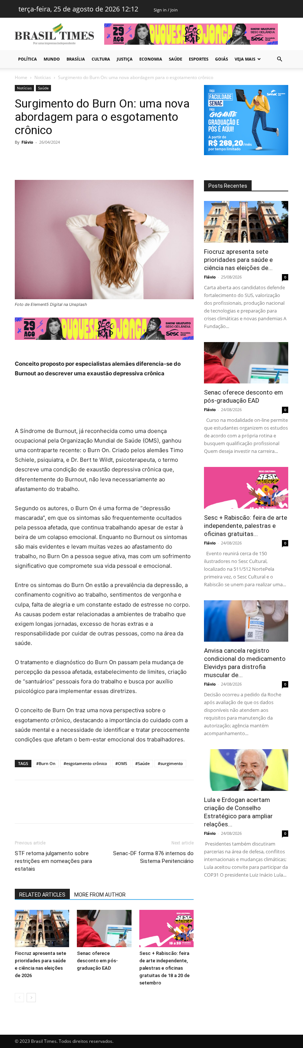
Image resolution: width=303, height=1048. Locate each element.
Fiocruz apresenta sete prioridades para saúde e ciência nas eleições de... (238, 260)
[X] (39, 158)
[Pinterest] (56, 158)
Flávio (27, 142)
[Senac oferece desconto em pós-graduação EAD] (104, 928)
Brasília (76, 59)
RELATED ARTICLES (42, 895)
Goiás (221, 59)
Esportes (198, 59)
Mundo (52, 59)
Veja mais (245, 59)
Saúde (175, 59)
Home (21, 77)
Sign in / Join (166, 10)
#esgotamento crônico (85, 763)
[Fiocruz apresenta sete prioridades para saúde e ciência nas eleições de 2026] (42, 928)
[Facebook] (22, 158)
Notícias (42, 77)
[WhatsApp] (73, 158)
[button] (279, 59)
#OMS (121, 763)
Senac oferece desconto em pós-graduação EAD (97, 960)
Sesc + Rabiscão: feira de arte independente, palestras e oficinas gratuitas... (245, 525)
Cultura (101, 59)
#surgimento (170, 763)
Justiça (125, 59)
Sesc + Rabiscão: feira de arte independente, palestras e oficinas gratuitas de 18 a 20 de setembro (164, 968)
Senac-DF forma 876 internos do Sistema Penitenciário (153, 857)
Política (27, 59)
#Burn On (45, 763)
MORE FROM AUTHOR (100, 895)
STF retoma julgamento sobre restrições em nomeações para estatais (53, 861)
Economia (150, 59)
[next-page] (31, 997)
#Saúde (142, 763)
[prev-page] (19, 997)
